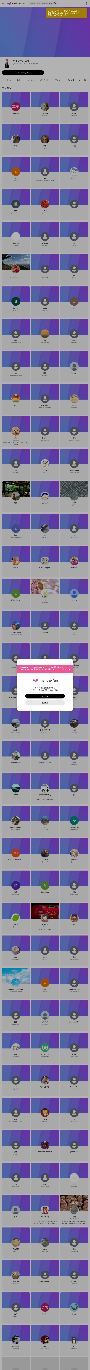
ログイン (45, 696)
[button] (45, 669)
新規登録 (45, 703)
